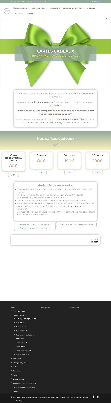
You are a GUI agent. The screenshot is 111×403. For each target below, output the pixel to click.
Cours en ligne (21, 342)
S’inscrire (17, 14)
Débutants (55, 8)
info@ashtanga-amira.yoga (40, 195)
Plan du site (60, 397)
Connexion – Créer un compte (24, 383)
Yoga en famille (22, 331)
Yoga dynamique (22, 355)
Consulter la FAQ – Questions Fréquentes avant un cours (35, 226)
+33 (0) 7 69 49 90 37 (19, 1)
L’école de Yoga (20, 8)
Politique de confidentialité (46, 397)
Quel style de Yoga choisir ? (26, 319)
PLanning (16, 371)
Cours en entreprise (23, 350)
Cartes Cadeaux (55, 51)
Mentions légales (31, 397)
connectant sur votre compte (39, 189)
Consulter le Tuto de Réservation (76, 224)
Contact (30, 14)
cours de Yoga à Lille (59, 122)
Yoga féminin (21, 327)
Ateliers (91, 8)
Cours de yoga (38, 8)
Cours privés (20, 346)
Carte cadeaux (18, 379)
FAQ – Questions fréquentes (24, 387)
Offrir (13, 174)
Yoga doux (20, 323)
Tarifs (15, 375)
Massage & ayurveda (72, 8)
